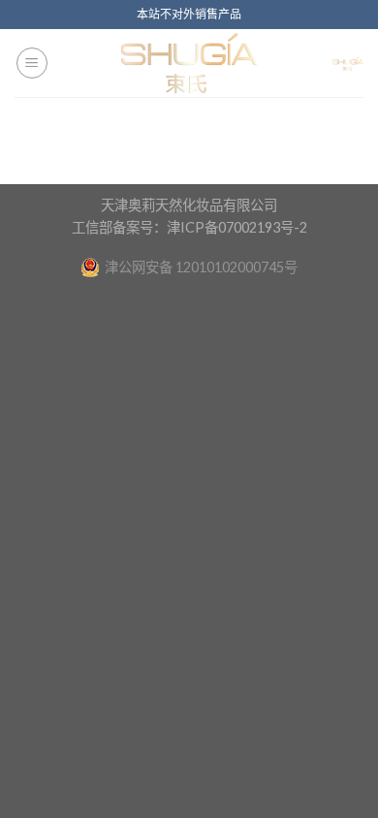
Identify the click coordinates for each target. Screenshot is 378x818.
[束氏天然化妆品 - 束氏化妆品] (189, 63)
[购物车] (347, 63)
